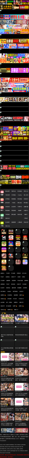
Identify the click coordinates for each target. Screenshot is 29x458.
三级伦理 (7, 195)
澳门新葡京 (3, 291)
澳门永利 (24, 273)
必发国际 (25, 287)
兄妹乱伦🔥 (3, 309)
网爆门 (26, 214)
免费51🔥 (21, 295)
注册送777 (13, 277)
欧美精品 (20, 191)
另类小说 (7, 226)
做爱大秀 (21, 302)
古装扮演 (7, 206)
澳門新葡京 (15, 291)
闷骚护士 (26, 210)
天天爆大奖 (21, 298)
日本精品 (14, 195)
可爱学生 (20, 206)
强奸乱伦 (14, 191)
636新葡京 (9, 295)
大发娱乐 (9, 291)
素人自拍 (26, 195)
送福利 (19, 277)
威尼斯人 (3, 273)
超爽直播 (3, 284)
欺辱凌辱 (7, 202)
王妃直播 (24, 284)
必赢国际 (8, 280)
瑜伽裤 (19, 210)
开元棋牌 (13, 273)
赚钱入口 (16, 309)
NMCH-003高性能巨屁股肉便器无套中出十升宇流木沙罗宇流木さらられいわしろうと (7, 411)
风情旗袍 (7, 210)
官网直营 (19, 273)
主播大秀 (19, 284)
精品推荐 (7, 191)
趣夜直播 (14, 287)
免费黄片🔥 (10, 309)
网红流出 (20, 202)
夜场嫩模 (19, 287)
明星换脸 (14, 210)
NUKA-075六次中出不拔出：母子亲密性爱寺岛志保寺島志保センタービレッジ (21, 381)
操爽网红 (26, 280)
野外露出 (26, 202)
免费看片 (16, 302)
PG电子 (2, 277)
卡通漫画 (7, 214)
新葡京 (23, 277)
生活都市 (7, 222)
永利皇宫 (21, 291)
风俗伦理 (26, 222)
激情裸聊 (16, 295)
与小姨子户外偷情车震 (21, 323)
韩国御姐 (14, 199)
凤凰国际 (14, 280)
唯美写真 (20, 214)
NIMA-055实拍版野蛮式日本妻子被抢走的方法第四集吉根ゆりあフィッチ (7, 396)
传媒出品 (7, 218)
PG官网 (8, 273)
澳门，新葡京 (9, 302)
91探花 (13, 202)
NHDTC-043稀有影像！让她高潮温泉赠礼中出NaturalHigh (21, 425)
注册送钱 (8, 277)
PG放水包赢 (20, 280)
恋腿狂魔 (26, 206)
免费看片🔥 (3, 295)
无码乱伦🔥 (3, 298)
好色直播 (9, 298)
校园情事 (14, 222)
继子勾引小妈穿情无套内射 (7, 335)
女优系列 (14, 206)
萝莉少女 (26, 191)
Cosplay (20, 195)
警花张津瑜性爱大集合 (21, 335)
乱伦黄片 (3, 287)
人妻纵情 (20, 222)
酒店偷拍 (13, 284)
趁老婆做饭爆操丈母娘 (7, 323)
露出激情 (14, 214)
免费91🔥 (15, 306)
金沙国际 (3, 302)
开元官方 (15, 298)
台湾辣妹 (7, 199)
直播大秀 (3, 306)
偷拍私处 (8, 287)
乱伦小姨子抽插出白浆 (21, 348)
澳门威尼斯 (8, 306)
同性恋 (26, 218)
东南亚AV (26, 199)
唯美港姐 (20, 199)
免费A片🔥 (21, 306)
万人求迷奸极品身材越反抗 (7, 348)
